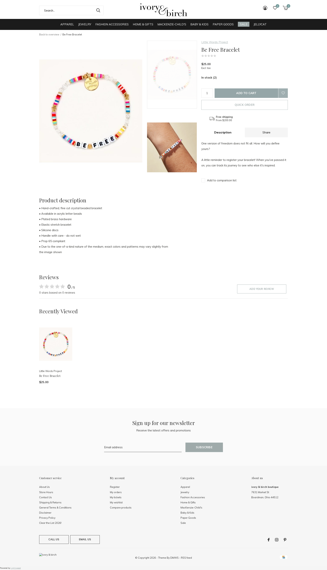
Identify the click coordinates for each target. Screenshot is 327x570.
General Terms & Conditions (55, 507)
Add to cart (246, 93)
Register (115, 486)
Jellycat (260, 24)
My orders (116, 492)
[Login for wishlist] (283, 93)
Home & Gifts (143, 24)
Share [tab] (266, 132)
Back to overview (49, 34)
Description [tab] (222, 132)
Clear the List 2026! (50, 522)
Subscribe (204, 447)
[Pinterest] (285, 540)
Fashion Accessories (112, 24)
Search (98, 10)
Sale (243, 24)
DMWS (174, 557)
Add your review (261, 288)
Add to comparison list (222, 180)
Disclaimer (45, 512)
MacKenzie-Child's (171, 24)
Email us (85, 539)
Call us (53, 539)
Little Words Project (214, 42)
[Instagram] (276, 540)
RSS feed (186, 557)
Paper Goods (223, 24)
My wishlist (116, 502)
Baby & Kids (199, 24)
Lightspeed (16, 568)
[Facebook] (269, 540)
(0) (218, 55)
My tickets (115, 497)
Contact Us (45, 497)
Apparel (67, 24)
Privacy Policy (47, 517)
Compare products (121, 507)
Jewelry (84, 24)
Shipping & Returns (50, 502)
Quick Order (245, 105)
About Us (44, 486)
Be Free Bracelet (50, 376)
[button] (174, 75)
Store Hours (46, 492)
